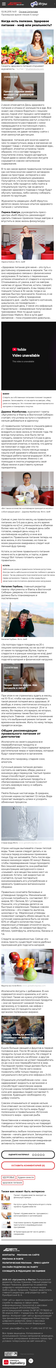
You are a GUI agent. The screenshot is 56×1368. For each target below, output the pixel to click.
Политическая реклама (17, 1263)
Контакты (8, 1255)
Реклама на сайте (28, 1255)
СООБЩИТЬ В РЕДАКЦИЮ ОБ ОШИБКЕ (23, 1271)
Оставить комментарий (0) (28, 1165)
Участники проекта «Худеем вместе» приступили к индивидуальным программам (30, 1225)
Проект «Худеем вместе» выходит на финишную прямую (30, 1196)
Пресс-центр (41, 1263)
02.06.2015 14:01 (9, 11)
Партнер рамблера (27, 1354)
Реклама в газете (12, 1259)
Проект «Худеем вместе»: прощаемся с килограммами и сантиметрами (31, 1214)
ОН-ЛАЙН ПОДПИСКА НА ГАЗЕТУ (20, 1267)
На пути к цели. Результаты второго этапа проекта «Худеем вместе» (32, 1205)
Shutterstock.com (35, 69)
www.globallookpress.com (30, 843)
